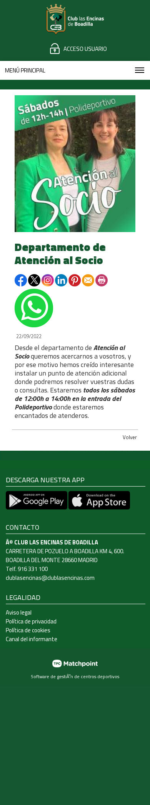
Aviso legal (19, 612)
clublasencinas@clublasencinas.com (50, 577)
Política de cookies (28, 630)
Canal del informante (31, 639)
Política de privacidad (31, 621)
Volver (130, 437)
